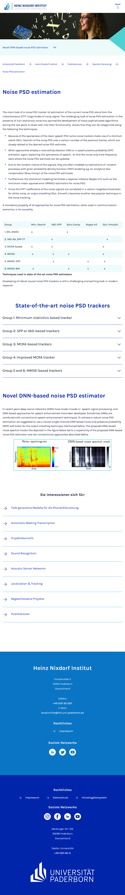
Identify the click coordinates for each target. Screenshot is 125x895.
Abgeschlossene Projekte (27, 599)
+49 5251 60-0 (62, 853)
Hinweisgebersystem (94, 797)
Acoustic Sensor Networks (28, 568)
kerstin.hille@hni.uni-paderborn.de (62, 712)
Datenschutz (60, 797)
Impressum (66, 731)
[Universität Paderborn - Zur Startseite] (7, 6)
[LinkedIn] (52, 751)
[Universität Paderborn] (62, 872)
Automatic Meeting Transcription (33, 523)
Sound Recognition (23, 553)
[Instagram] (47, 816)
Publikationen (20, 614)
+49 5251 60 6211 (62, 703)
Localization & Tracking (26, 583)
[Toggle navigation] (54, 47)
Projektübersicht (22, 538)
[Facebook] (57, 816)
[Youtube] (72, 751)
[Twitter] (62, 751)
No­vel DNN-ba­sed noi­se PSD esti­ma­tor (25, 47)
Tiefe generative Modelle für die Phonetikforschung (44, 508)
